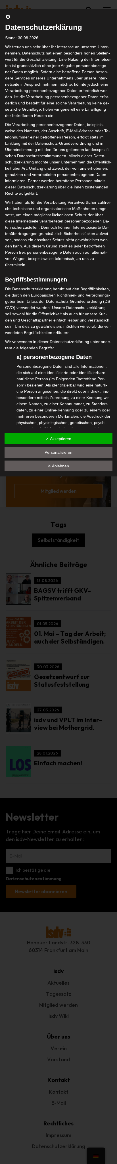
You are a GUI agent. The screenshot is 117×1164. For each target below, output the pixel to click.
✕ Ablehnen (58, 466)
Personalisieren (58, 452)
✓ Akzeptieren (58, 438)
